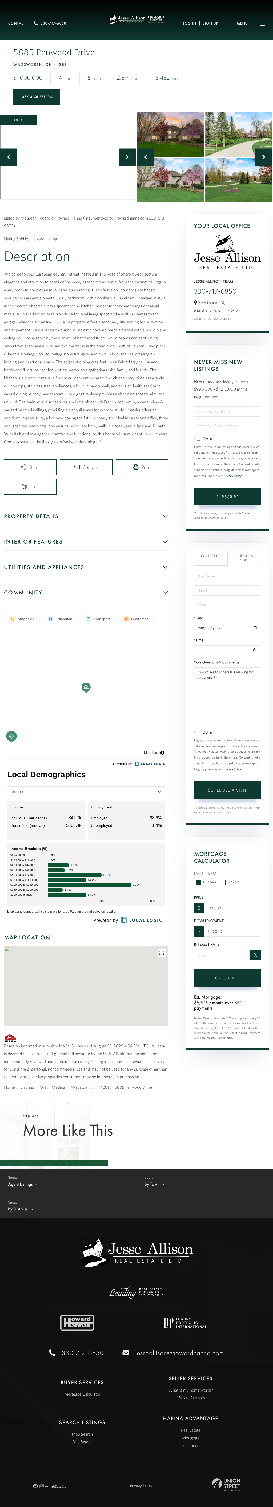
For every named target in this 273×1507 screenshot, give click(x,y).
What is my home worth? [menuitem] (190, 1390)
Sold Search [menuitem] (82, 1442)
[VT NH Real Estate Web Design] (226, 1484)
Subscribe (227, 496)
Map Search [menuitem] (82, 1434)
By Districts (18, 1209)
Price (198, 897)
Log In (189, 23)
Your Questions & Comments (216, 662)
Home (9, 1087)
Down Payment (209, 920)
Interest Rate (206, 944)
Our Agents (222, 319)
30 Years (209, 882)
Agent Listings (20, 1184)
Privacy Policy (233, 476)
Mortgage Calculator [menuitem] (82, 1394)
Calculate (227, 978)
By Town (152, 1184)
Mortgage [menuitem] (190, 1438)
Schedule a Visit (244, 558)
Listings (27, 1087)
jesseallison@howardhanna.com (179, 1352)
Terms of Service (215, 812)
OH (43, 1087)
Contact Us (202, 319)
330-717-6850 (53, 23)
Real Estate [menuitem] (190, 1430)
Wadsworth (81, 1087)
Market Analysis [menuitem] (190, 1398)
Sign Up (210, 23)
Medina (58, 1087)
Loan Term (205, 873)
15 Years (233, 882)
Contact (17, 23)
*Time (198, 640)
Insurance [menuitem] (190, 1445)
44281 (103, 1087)
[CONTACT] (36, 97)
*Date (198, 617)
